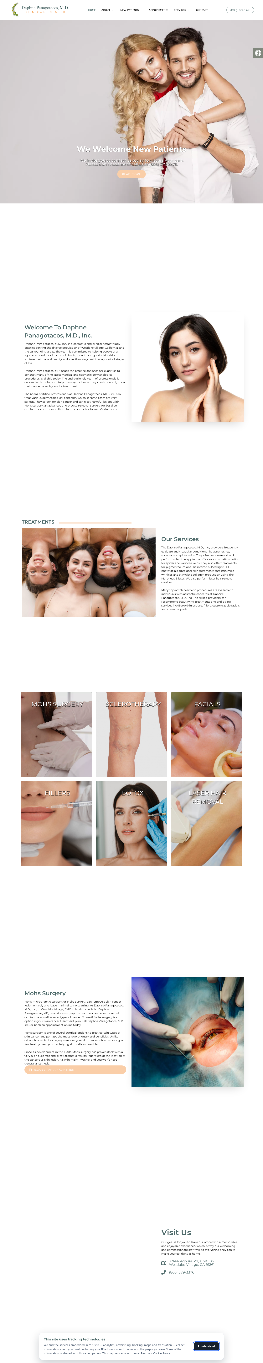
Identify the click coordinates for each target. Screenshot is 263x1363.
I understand (206, 1346)
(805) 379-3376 (240, 10)
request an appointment (54, 1069)
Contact (202, 9)
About (105, 9)
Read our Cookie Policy (155, 1353)
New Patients (129, 9)
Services (180, 9)
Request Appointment (132, 174)
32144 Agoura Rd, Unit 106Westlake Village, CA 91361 (192, 1262)
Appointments (158, 9)
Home (92, 9)
